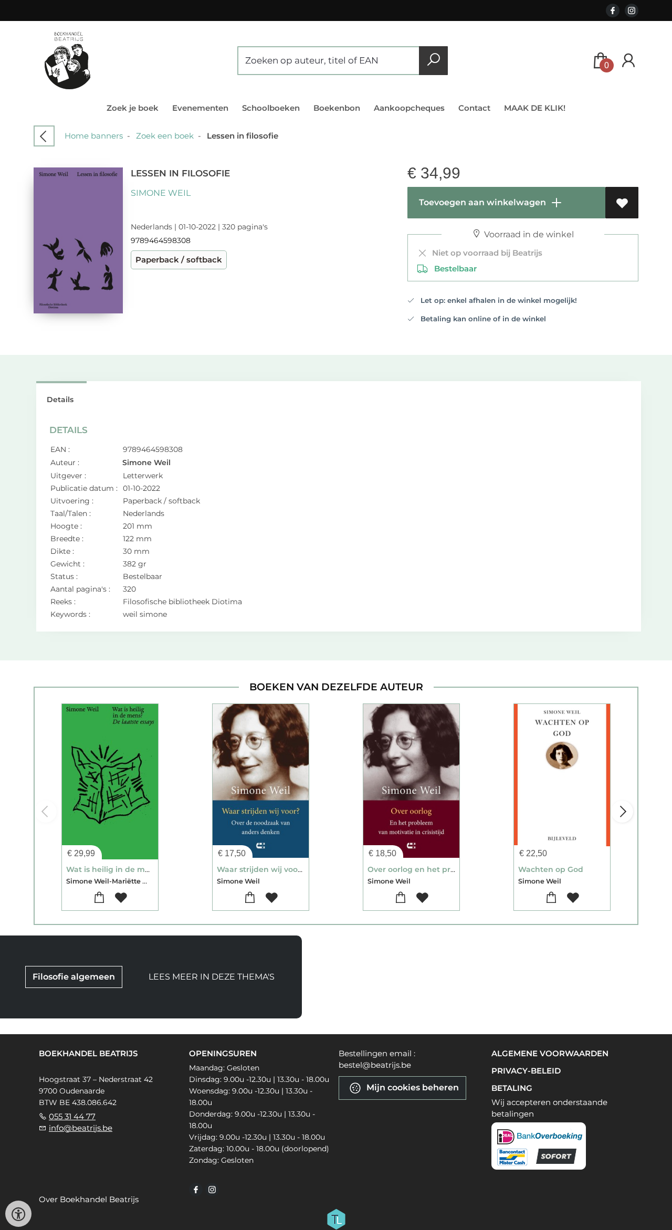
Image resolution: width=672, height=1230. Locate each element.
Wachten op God (550, 869)
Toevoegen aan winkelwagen (481, 202)
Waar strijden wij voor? (261, 869)
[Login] (628, 60)
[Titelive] (336, 1218)
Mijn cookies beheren (411, 1087)
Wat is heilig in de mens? (114, 869)
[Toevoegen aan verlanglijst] (621, 202)
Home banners (94, 136)
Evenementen (200, 108)
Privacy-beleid (526, 1071)
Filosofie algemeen (74, 977)
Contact (474, 108)
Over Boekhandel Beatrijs (89, 1199)
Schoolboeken (271, 108)
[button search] (433, 60)
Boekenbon (336, 108)
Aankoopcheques (409, 108)
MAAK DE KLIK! (534, 108)
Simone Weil (161, 193)
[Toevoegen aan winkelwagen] (99, 898)
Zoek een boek (165, 136)
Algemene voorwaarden (549, 1053)
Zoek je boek (133, 108)
